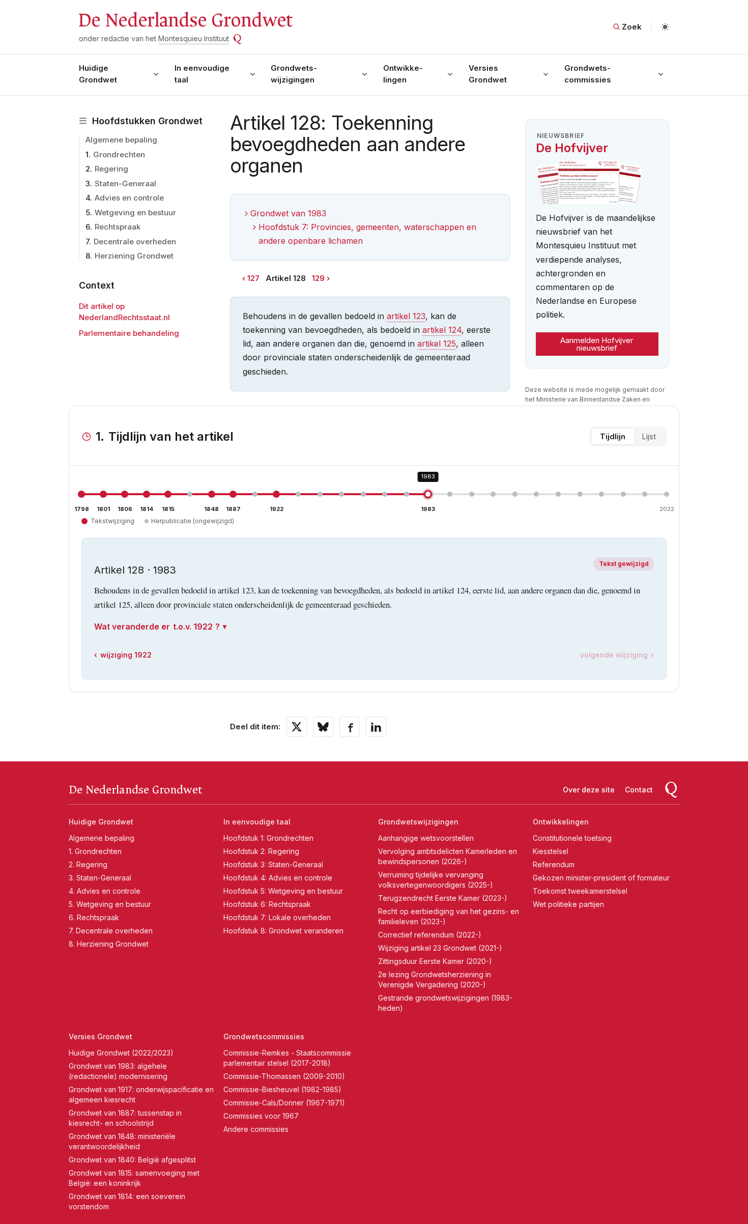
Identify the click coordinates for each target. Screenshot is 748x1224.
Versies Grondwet (488, 73)
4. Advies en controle (104, 891)
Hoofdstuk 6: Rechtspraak (267, 904)
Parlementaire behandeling (129, 333)
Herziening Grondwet (134, 256)
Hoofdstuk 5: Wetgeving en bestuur (283, 891)
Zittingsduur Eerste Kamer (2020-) (435, 961)
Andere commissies (256, 1129)
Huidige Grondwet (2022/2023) (121, 1052)
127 (253, 278)
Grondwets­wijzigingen (294, 73)
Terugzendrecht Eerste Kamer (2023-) (442, 898)
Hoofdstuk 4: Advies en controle (277, 877)
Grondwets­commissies (587, 73)
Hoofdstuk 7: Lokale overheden (277, 917)
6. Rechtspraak (94, 917)
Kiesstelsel (550, 851)
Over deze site (589, 789)
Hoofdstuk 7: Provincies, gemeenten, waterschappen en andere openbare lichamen (367, 234)
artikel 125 (436, 343)
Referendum (553, 864)
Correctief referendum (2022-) (429, 934)
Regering (111, 169)
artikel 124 (442, 330)
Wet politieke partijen (568, 904)
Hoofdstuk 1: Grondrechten (268, 838)
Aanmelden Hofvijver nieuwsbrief (596, 344)
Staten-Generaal (125, 183)
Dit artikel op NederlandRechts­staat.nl (124, 312)
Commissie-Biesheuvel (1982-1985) (282, 1089)
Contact (639, 789)
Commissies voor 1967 (261, 1116)
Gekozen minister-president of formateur (601, 877)
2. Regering (88, 864)
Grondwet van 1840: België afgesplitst (132, 1159)
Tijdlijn (612, 436)
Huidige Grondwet (98, 73)
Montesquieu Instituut (193, 38)
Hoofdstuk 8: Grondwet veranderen (283, 930)
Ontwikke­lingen (403, 73)
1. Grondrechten (95, 851)
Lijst (649, 436)
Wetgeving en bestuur (135, 212)
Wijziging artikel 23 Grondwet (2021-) (440, 948)
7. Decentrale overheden (111, 930)
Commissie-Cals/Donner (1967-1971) (284, 1102)
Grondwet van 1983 (288, 213)
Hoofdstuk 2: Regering (261, 851)
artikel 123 (406, 316)
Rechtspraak (117, 227)
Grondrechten (119, 154)
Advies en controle (129, 198)
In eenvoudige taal (202, 73)
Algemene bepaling (121, 140)
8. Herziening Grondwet (109, 944)
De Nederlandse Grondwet (185, 20)
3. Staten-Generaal (100, 877)
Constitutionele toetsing (572, 838)
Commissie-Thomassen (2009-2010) (284, 1076)
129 (318, 278)
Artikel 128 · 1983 (135, 570)
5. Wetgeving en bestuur (110, 904)
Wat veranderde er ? (157, 626)
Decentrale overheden (135, 241)
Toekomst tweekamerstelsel (580, 891)
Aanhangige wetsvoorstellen (426, 838)
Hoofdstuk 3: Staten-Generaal (273, 864)
